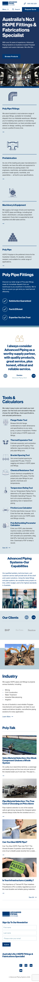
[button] (5, 376)
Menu (4, 9)
